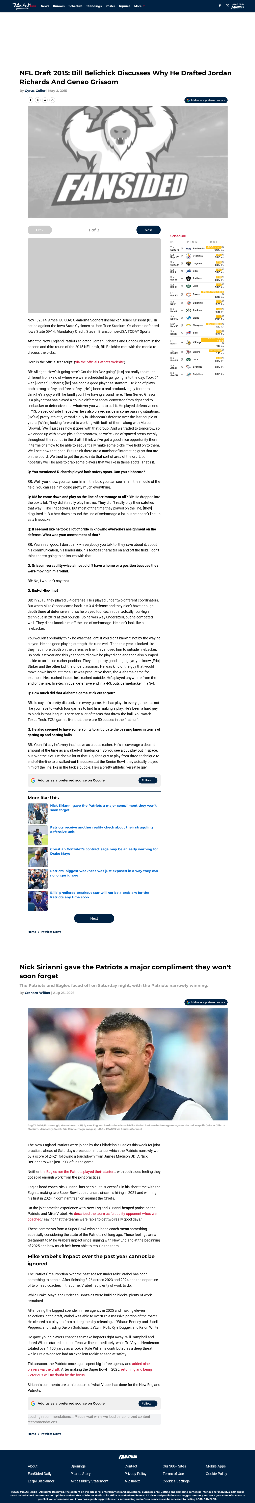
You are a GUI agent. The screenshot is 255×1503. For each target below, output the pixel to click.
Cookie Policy (216, 1474)
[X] (227, 5)
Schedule (75, 6)
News (45, 6)
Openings (78, 1466)
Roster (110, 6)
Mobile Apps (216, 1466)
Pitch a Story (81, 1474)
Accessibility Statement (89, 1481)
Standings (94, 6)
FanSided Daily (40, 1474)
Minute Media (28, 1491)
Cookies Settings (176, 1481)
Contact (131, 1466)
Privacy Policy (136, 1474)
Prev (39, 230)
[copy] (52, 100)
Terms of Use (173, 1474)
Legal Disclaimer (41, 1481)
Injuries (124, 6)
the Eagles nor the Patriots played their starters (77, 1171)
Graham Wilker (37, 993)
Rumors (59, 6)
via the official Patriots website (99, 362)
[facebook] (220, 5)
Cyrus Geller (35, 91)
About (32, 1466)
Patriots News (51, 932)
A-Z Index (132, 1481)
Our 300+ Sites (174, 1466)
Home (32, 932)
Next (148, 230)
